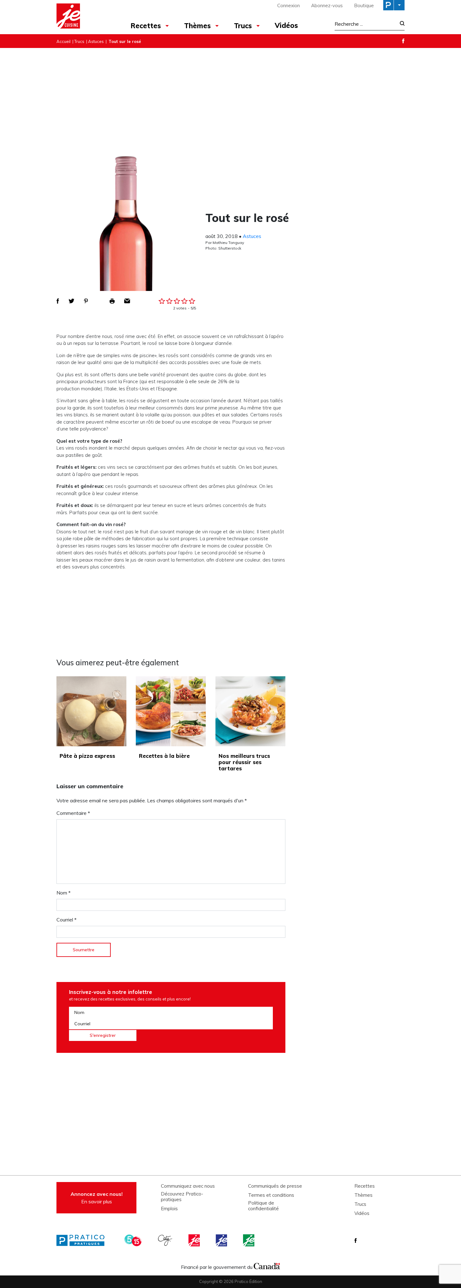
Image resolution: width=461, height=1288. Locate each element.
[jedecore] (222, 1240)
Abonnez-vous (327, 5)
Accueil (63, 41)
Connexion (288, 5)
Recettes (145, 25)
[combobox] (365, 24)
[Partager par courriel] (127, 301)
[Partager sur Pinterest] (86, 301)
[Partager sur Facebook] (57, 301)
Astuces (96, 41)
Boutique (364, 5)
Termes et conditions (271, 1195)
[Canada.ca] (267, 1265)
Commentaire (73, 813)
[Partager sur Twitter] (71, 301)
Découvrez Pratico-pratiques (182, 1196)
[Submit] (400, 24)
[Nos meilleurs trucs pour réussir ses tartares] (250, 711)
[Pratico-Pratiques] (83, 1240)
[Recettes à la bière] (171, 711)
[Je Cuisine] (83, 17)
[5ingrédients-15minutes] (134, 1240)
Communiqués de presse (275, 1186)
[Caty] (166, 1240)
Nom (63, 892)
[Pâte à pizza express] (91, 711)
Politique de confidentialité (263, 1205)
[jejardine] (249, 1240)
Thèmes (197, 25)
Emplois (169, 1208)
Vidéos (286, 25)
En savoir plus (97, 1198)
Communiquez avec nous (188, 1186)
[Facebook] (403, 41)
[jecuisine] (194, 1240)
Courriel (66, 919)
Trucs (243, 25)
